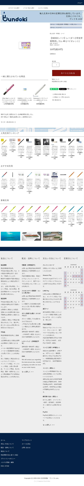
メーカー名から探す (28, 8)
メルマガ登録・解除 (7, 462)
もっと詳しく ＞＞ (28, 371)
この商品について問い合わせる (61, 97)
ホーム (52, 24)
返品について (55, 79)
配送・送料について (7, 447)
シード (60, 27)
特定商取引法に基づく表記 (59, 81)
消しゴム (74, 24)
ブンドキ (36, 481)
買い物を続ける (56, 100)
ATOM (7, 466)
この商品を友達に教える (59, 94)
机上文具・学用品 (63, 24)
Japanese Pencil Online (44, 481)
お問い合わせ (26, 447)
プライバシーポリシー (8, 458)
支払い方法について (7, 444)
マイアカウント (27, 440)
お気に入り (72, 89)
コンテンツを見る (43, 8)
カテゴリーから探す (13, 8)
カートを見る (26, 444)
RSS (2, 466)
